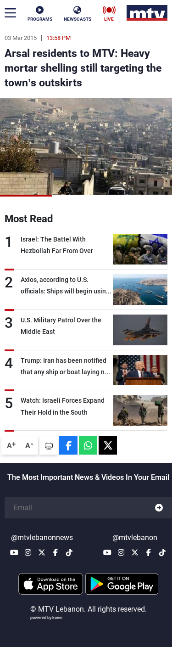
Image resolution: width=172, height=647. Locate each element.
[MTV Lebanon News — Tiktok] (69, 552)
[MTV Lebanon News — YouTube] (14, 552)
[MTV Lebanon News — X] (42, 552)
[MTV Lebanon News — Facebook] (55, 552)
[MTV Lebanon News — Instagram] (28, 552)
